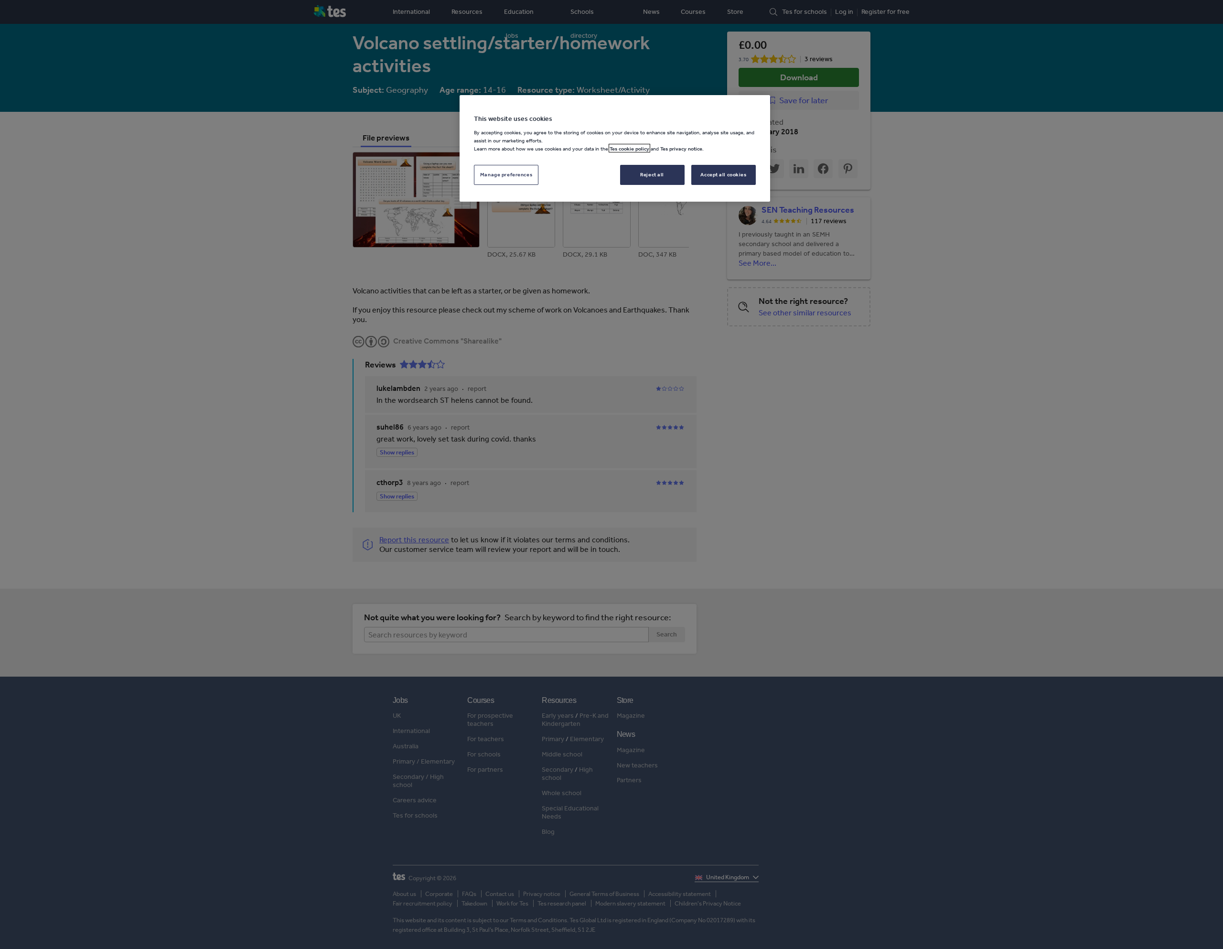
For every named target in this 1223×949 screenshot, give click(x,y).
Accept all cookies (723, 174)
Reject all (652, 174)
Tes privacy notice (681, 148)
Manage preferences (506, 174)
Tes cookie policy (629, 148)
